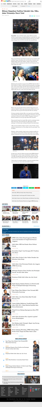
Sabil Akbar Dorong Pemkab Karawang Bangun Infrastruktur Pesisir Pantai (14, 383)
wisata (9, 395)
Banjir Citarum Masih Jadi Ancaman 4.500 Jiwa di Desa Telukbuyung (13, 379)
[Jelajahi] (41, 1)
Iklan (25, 398)
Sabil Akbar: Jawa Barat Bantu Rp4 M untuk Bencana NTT (24, 297)
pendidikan (30, 3)
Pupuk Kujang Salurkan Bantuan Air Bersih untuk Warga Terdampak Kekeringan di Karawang (25, 284)
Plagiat (17, 398)
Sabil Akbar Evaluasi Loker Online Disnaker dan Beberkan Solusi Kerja (25, 258)
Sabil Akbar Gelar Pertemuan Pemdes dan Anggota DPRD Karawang (26, 265)
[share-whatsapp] (34, 16)
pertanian (16, 392)
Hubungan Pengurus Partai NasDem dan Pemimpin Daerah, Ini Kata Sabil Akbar (26, 271)
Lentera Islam (10, 387)
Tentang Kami (28, 398)
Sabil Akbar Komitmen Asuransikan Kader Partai (17, 359)
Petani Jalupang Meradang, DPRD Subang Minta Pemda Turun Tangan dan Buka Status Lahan (25, 330)
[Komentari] (37, 188)
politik (4, 3)
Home (8, 398)
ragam (19, 3)
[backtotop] (21, 385)
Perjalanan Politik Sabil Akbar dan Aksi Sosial (24, 277)
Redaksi (20, 398)
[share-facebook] (30, 16)
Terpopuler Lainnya (21, 371)
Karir (22, 398)
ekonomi (25, 3)
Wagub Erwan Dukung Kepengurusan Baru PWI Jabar (25, 311)
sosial (22, 3)
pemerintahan (9, 3)
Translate (28, 6)
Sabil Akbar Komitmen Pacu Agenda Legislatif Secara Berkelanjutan (24, 317)
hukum (34, 3)
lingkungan (39, 3)
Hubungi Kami (33, 398)
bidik (23, 387)
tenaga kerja (3, 395)
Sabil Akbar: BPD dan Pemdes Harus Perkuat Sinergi (24, 245)
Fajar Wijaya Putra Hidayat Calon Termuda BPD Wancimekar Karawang (25, 291)
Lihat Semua (21, 336)
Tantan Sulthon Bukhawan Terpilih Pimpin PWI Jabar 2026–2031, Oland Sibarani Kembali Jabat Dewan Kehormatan (25, 305)
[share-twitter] (32, 16)
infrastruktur (24, 388)
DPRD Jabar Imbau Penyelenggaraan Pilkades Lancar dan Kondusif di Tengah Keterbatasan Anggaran (24, 239)
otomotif (2, 391)
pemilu (16, 391)
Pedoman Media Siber (12, 398)
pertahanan (10, 392)
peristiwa (14, 3)
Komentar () (37, 15)
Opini (16, 387)
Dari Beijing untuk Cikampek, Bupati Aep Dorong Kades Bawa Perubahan (25, 324)
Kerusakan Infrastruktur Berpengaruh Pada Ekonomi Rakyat (13, 376)
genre (9, 388)
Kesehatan (3, 387)
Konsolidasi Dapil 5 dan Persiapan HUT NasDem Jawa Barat (25, 251)
